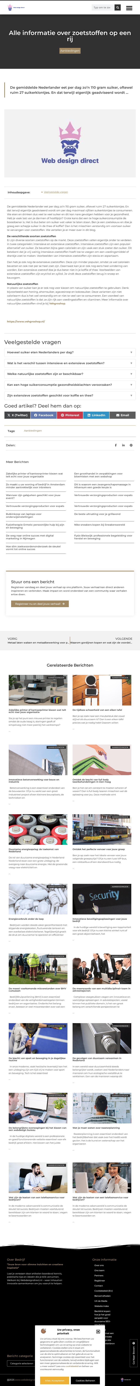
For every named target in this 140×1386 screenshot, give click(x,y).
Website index (101, 1306)
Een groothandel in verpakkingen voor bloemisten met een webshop (98, 475)
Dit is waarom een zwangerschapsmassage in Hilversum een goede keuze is (102, 486)
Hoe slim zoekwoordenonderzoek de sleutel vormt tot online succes (33, 548)
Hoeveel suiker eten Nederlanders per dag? (70, 352)
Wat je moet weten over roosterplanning (96, 1127)
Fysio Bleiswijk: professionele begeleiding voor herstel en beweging (103, 537)
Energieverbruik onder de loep (26, 918)
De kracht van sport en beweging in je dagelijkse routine (37, 1059)
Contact (98, 1285)
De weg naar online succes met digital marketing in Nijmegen (30, 537)
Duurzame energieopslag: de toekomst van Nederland (34, 850)
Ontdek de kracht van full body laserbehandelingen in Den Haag (92, 780)
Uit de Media (100, 1301)
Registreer (99, 1280)
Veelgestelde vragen (56, 191)
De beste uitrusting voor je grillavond (97, 514)
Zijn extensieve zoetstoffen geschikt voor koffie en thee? (70, 395)
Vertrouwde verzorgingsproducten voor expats (103, 495)
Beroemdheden (102, 1296)
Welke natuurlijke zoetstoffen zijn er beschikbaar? (70, 374)
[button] (98, 1331)
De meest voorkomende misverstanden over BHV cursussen (37, 989)
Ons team (99, 1270)
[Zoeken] (118, 7)
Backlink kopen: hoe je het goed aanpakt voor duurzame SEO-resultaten (102, 1318)
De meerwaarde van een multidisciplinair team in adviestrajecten (101, 989)
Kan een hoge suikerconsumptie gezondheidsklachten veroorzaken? (70, 384)
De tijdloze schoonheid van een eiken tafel (97, 710)
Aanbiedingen (70, 50)
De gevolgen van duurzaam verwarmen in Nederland (97, 1059)
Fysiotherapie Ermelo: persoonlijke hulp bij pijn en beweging (35, 526)
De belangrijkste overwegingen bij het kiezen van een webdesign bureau (37, 1128)
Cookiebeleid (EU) (103, 1291)
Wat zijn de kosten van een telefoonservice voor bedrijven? (36, 1198)
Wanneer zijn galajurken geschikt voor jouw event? (33, 497)
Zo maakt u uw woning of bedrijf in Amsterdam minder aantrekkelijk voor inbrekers (35, 486)
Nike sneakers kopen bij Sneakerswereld (99, 524)
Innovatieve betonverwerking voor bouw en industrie (34, 780)
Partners (98, 1275)
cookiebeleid (72, 1366)
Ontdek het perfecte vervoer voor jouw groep (99, 849)
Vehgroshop (57, 303)
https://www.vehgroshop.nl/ (26, 321)
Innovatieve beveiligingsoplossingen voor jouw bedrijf (100, 919)
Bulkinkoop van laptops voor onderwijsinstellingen (23, 515)
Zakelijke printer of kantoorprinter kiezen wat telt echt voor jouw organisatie (34, 475)
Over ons (99, 1265)
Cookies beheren (85, 1380)
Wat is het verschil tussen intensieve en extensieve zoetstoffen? (70, 363)
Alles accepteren (54, 1380)
